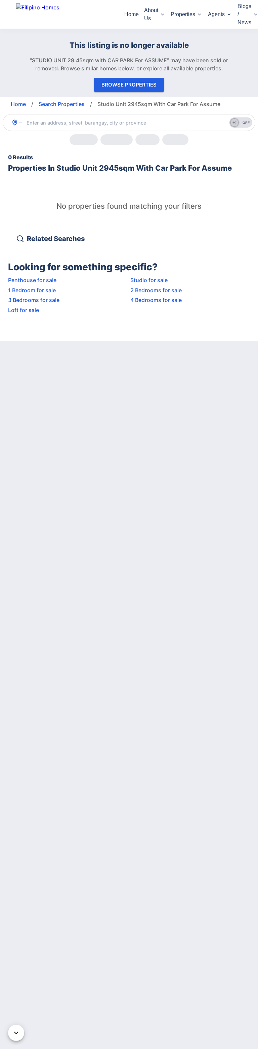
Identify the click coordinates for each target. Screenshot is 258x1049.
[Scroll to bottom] (16, 1033)
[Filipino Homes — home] (66, 14)
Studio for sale (149, 280)
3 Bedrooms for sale (33, 300)
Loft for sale (23, 310)
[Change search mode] (17, 122)
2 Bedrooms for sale (156, 290)
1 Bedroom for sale (32, 290)
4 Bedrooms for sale (156, 300)
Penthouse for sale (32, 280)
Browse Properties (129, 84)
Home (131, 14)
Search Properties (62, 104)
